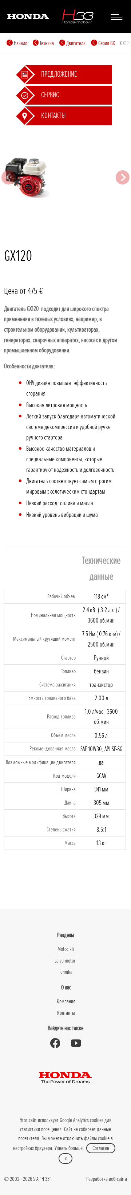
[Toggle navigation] (116, 17)
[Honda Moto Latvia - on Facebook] (55, 1043)
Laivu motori (65, 960)
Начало (20, 43)
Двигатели (75, 43)
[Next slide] (123, 177)
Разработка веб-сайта (106, 1179)
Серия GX (106, 43)
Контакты (66, 1013)
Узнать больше (69, 1148)
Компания (66, 1001)
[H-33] (77, 16)
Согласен (100, 1148)
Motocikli (65, 949)
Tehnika (65, 972)
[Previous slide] (8, 177)
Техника (46, 43)
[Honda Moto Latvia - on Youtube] (76, 1043)
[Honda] (28, 16)
